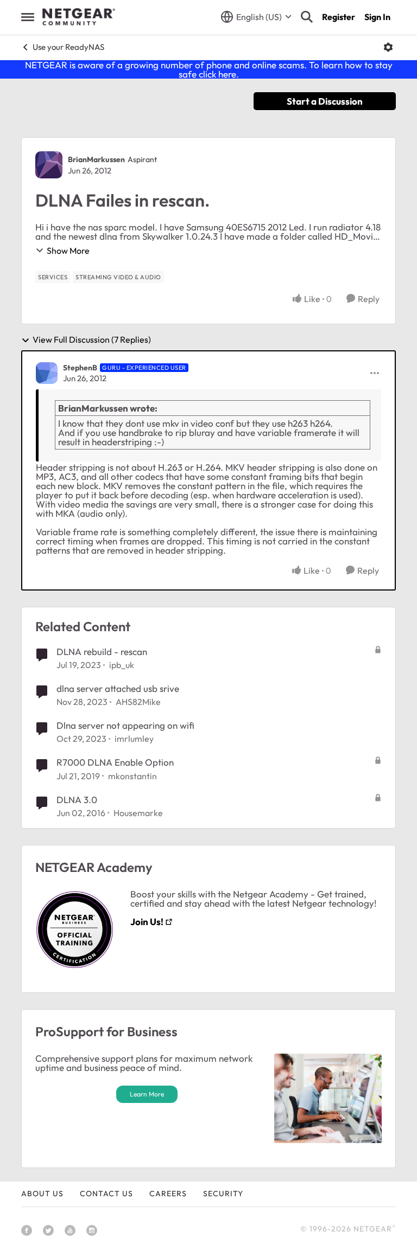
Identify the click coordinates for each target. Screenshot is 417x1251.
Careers (168, 1193)
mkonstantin (132, 776)
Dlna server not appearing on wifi (125, 725)
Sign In (377, 16)
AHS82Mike (138, 701)
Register (338, 16)
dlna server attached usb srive (117, 688)
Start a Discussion (325, 101)
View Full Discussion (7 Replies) (92, 340)
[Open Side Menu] (28, 17)
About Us (42, 1193)
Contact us (106, 1193)
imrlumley (134, 738)
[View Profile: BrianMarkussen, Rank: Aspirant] (48, 164)
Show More (68, 250)
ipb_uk (121, 664)
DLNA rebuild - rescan (101, 651)
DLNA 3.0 (76, 799)
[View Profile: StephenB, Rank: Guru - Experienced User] (47, 373)
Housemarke (138, 813)
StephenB (80, 367)
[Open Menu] (388, 47)
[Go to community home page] (78, 16)
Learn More (147, 1094)
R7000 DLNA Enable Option (115, 762)
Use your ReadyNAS (68, 47)
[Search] (306, 16)
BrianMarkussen (96, 159)
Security (223, 1193)
